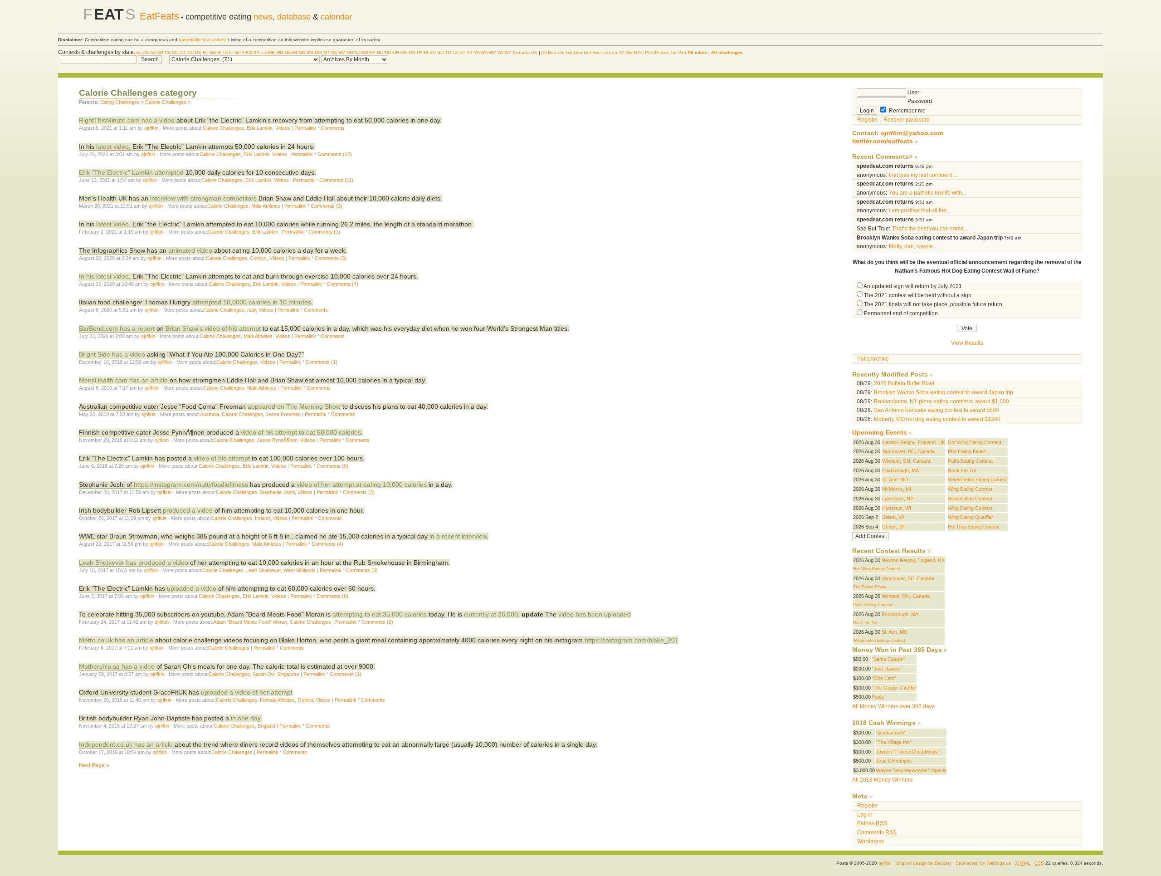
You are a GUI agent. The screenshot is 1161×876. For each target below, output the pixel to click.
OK (403, 52)
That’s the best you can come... (930, 228)
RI (426, 52)
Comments (333, 128)
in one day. (246, 718)
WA (484, 52)
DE (198, 52)
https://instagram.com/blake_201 (631, 640)
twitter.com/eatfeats (882, 141)
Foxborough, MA (900, 470)
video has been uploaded (594, 614)
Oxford (305, 700)
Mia (629, 52)
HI (219, 52)
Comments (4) (327, 544)
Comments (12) (334, 154)
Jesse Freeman (283, 414)
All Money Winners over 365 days (893, 706)
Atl (543, 52)
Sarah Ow (263, 674)
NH (349, 52)
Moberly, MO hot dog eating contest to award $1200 (937, 419)
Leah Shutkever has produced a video (133, 562)
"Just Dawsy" (887, 668)
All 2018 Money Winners (882, 780)
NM (364, 52)
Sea (664, 52)
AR (160, 52)
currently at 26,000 (491, 614)
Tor (673, 52)
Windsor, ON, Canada (906, 461)
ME (271, 52)
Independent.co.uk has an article (126, 744)
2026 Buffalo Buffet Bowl (904, 383)
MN (301, 52)
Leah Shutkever (263, 570)
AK (146, 52)
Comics (258, 258)
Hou (596, 52)
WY (508, 52)
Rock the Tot (962, 470)
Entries (872, 823)
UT (462, 52)
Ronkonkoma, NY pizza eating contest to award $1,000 (941, 401)
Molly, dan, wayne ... (913, 246)
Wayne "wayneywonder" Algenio (911, 770)
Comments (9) (332, 466)
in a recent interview (458, 536)
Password (919, 101)
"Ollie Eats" (884, 678)
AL (139, 52)
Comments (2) (377, 622)
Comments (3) (326, 206)
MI (294, 52)
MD (279, 52)
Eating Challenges (120, 102)
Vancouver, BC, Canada (908, 451)
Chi (560, 52)
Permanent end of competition (901, 313)
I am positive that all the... (920, 210)
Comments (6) (332, 596)
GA (213, 52)
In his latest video (104, 276)
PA (419, 52)
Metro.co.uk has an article (116, 640)
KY (257, 52)
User (912, 92)
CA (168, 52)
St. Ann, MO (895, 479)
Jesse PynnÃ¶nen (277, 440)
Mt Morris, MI (896, 489)
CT (183, 52)
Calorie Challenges (165, 102)
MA (287, 52)
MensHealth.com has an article (123, 380)
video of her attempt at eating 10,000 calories (363, 484)
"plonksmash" (891, 732)
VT (470, 52)
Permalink (305, 128)
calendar (336, 16)
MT (326, 52)
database (294, 16)
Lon (613, 52)
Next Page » (94, 765)
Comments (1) (324, 232)
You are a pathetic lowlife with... (927, 193)
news (263, 16)
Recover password (906, 120)
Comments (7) (342, 284)
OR (412, 52)
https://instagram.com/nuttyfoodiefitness (191, 484)
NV (342, 52)
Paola (878, 697)
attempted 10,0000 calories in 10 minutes (251, 302)
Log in (865, 815)
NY (372, 52)
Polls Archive (873, 359)
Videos (282, 128)
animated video (190, 250)
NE (334, 52)
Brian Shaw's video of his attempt (213, 328)
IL (231, 52)
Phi (648, 52)
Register (867, 120)
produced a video (188, 510)
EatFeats (159, 16)
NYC (639, 52)
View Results (967, 343)
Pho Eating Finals (967, 451)
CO (175, 52)
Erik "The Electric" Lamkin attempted (131, 172)
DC (190, 52)
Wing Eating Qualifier (970, 517)
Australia (209, 414)
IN (236, 52)
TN (448, 52)
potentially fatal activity (202, 39)
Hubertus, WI (896, 508)
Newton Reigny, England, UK (913, 442)
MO (318, 52)
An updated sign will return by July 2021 (912, 286)
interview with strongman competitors (203, 198)
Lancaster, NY (897, 498)
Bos (552, 52)
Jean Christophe (894, 760)
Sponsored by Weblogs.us (983, 863)
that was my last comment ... (923, 175)
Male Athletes (265, 206)
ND (388, 52)
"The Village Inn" (894, 742)
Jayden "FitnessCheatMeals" (908, 751)
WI (500, 52)
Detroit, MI (893, 526)
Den (578, 52)
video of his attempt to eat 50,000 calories (301, 432)
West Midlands (299, 570)
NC (380, 52)
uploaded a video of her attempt (247, 692)
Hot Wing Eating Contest (974, 442)
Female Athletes (277, 700)
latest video (111, 146)
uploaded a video (191, 588)
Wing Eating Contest (970, 489)
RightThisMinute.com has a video (127, 120)
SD (440, 52)
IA (242, 52)
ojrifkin (151, 128)
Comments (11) (336, 180)
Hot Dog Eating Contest (974, 526)
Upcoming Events (879, 432)
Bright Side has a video (112, 354)
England (266, 726)
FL (205, 52)
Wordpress (870, 841)
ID (225, 52)
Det (587, 52)
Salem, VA (893, 517)
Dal (569, 52)
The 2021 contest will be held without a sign (917, 295)
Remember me (907, 111)
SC (432, 52)
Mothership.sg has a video (117, 666)
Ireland (262, 518)
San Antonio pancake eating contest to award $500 (936, 410)
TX (455, 52)
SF (656, 52)
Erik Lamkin (260, 128)
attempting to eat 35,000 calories (379, 614)
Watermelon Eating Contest (978, 479)
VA (476, 52)
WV (492, 52)
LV (621, 52)
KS (249, 52)
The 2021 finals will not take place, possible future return (933, 304)
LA (264, 52)
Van (682, 52)
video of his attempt (222, 458)
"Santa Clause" (888, 659)
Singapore (288, 674)
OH (395, 52)
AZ (153, 52)
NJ (357, 52)
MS (310, 52)
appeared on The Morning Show (294, 406)
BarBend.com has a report (117, 328)
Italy (251, 310)
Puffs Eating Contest (970, 461)
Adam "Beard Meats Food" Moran (250, 622)
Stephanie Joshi (277, 492)
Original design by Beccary (923, 863)
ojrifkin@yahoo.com (912, 133)
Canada (521, 52)
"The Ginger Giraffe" (894, 687)
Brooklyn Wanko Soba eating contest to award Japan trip (943, 392)
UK (534, 52)
